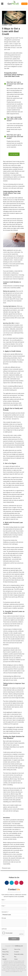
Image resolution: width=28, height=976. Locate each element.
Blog (15, 956)
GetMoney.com (18, 92)
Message (4, 918)
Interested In (5, 912)
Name (3, 899)
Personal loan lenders (9, 540)
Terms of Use (17, 949)
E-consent (16, 951)
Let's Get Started (14, 154)
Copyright (4, 959)
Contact (16, 959)
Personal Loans (6, 868)
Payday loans (10, 141)
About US (4, 949)
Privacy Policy (5, 951)
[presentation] (13, 933)
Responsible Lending (18, 954)
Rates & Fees (5, 954)
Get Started (24, 3)
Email (3, 905)
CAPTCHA (4, 928)
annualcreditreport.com (9, 256)
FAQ (3, 956)
